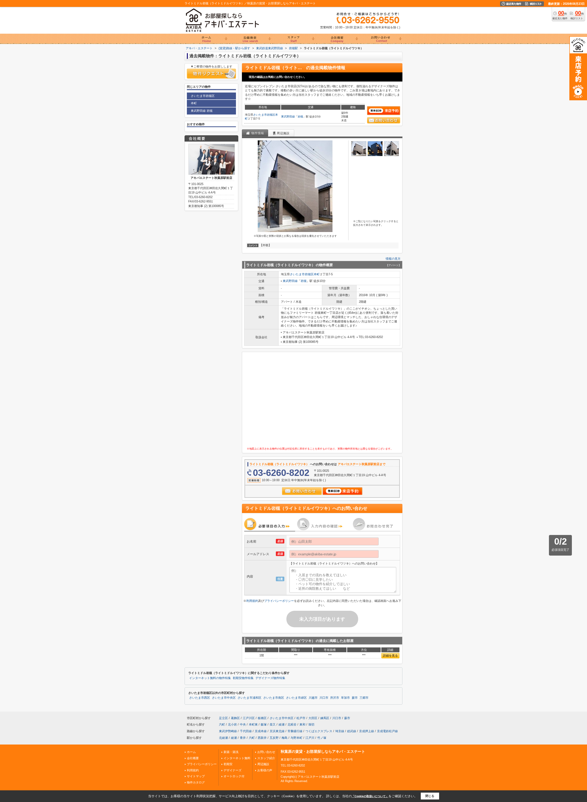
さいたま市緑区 (296, 697)
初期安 (228, 764)
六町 (222, 724)
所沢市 (334, 697)
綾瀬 (282, 724)
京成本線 (261, 731)
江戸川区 (249, 718)
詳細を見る (390, 655)
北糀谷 (292, 724)
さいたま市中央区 (224, 697)
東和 (302, 724)
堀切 (311, 724)
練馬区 (324, 718)
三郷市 (364, 697)
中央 (243, 724)
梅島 (285, 737)
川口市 (323, 697)
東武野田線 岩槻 (202, 110)
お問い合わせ (266, 752)
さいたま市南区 (273, 697)
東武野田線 (288, 116)
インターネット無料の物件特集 (210, 678)
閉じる (429, 796)
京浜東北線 (277, 731)
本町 (317, 274)
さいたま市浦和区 (249, 697)
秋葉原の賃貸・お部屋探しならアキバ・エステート (323, 751)
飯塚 (264, 724)
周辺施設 (263, 764)
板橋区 (262, 718)
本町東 (253, 724)
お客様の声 (264, 770)
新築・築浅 (231, 752)
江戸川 (309, 737)
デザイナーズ (232, 770)
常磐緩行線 (295, 731)
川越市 (313, 697)
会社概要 (193, 758)
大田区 (312, 718)
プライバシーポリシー (279, 601)
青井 (243, 737)
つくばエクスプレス (318, 731)
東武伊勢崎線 (228, 731)
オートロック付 (234, 776)
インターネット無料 (237, 758)
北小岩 (232, 724)
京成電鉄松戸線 (387, 731)
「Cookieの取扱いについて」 (370, 796)
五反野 (274, 737)
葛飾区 (235, 718)
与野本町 (296, 737)
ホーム (191, 752)
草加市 (345, 697)
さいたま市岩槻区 (264, 114)
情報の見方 (393, 258)
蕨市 (355, 697)
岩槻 (300, 116)
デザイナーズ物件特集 (270, 678)
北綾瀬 (223, 737)
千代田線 (246, 731)
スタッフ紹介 (266, 758)
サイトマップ (196, 776)
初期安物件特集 (243, 678)
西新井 (262, 737)
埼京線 (339, 731)
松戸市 (300, 718)
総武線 (351, 731)
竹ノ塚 (321, 737)
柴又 (273, 724)
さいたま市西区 (199, 697)
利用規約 (252, 601)
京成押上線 (366, 731)
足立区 (223, 718)
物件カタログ (196, 782)
